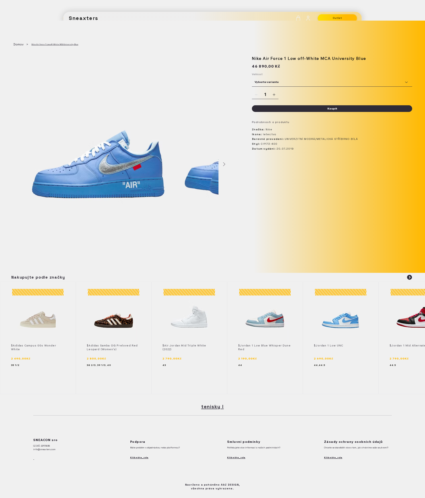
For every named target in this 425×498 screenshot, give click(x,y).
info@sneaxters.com (44, 449)
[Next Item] (224, 164)
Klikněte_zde (139, 457)
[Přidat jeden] (274, 94)
